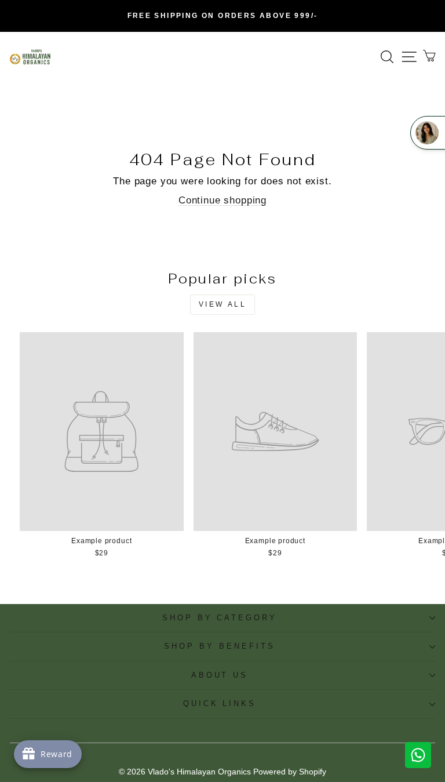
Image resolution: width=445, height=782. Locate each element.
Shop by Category (220, 617)
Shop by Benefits (219, 646)
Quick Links (220, 703)
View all (223, 304)
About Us (220, 675)
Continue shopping (222, 200)
